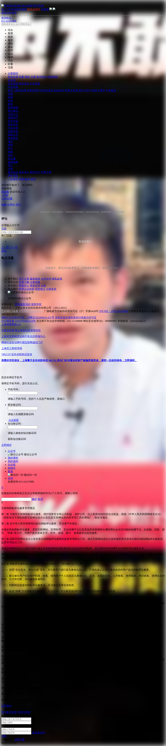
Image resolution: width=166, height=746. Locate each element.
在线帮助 (52, 76)
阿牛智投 (13, 175)
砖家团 (12, 80)
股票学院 (36, 304)
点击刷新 (13, 420)
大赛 (10, 168)
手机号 (5, 725)
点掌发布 (51, 289)
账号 (3, 715)
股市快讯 (41, 76)
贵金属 (12, 158)
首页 (10, 90)
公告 (43, 285)
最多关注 (24, 172)
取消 (40, 499)
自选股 (12, 464)
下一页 (14, 247)
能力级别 (13, 110)
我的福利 (13, 461)
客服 (10, 471)
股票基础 (13, 107)
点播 (33, 76)
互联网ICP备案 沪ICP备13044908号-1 (22, 311)
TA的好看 (6, 198)
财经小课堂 (98, 90)
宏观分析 (13, 131)
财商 (10, 104)
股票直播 (13, 76)
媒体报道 (35, 278)
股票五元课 (71, 90)
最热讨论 (35, 172)
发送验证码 (38, 732)
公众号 (12, 451)
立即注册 (19, 739)
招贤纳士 (40, 289)
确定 (34, 499)
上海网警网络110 (11, 324)
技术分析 (13, 121)
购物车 (12, 468)
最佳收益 (13, 172)
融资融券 (13, 162)
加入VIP (6, 9)
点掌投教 (35, 282)
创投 (10, 155)
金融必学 (59, 90)
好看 (10, 97)
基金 (33, 179)
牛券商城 (111, 90)
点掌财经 (13, 73)
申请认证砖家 (26, 289)
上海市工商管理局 (11, 348)
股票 (21, 179)
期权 (10, 151)
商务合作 (35, 285)
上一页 (5, 247)
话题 (10, 93)
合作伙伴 (46, 278)
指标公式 (13, 134)
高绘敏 (5, 191)
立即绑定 (6, 445)
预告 (27, 76)
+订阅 (4, 195)
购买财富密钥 (19, 9)
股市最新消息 (22, 304)
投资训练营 (46, 90)
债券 (10, 141)
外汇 (10, 148)
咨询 (10, 478)
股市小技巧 (84, 90)
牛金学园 (13, 87)
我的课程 (13, 457)
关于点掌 (24, 278)
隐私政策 (57, 278)
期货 (10, 145)
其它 (10, 165)
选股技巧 (13, 117)
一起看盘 (13, 179)
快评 (10, 100)
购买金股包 (33, 9)
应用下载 (24, 282)
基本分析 (13, 124)
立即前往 (6, 705)
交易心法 (13, 114)
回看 (21, 76)
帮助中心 (24, 285)
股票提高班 (33, 90)
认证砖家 (35, 83)
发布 (3, 250)
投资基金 (13, 138)
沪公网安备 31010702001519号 (18, 321)
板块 (27, 179)
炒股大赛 (46, 172)
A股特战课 (20, 90)
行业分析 (13, 128)
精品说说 (24, 83)
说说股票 (13, 83)
